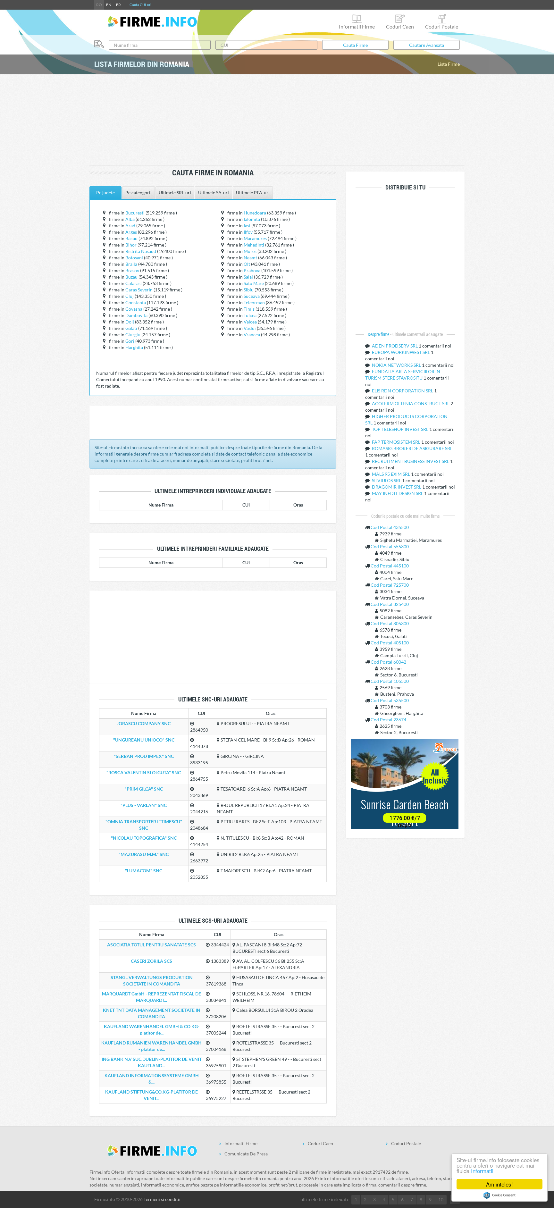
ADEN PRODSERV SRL (395, 345)
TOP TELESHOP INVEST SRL (400, 429)
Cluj (129, 296)
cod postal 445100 (390, 565)
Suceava (252, 296)
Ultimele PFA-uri (253, 192)
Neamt (250, 257)
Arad (130, 225)
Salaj (248, 277)
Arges (131, 232)
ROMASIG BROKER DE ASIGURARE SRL (412, 448)
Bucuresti (135, 212)
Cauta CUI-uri (140, 5)
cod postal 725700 (390, 585)
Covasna (133, 309)
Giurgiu (132, 334)
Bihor (131, 244)
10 (440, 1199)
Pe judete (105, 192)
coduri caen (400, 26)
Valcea (250, 321)
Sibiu (249, 289)
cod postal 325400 (390, 604)
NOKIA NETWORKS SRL (397, 365)
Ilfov (248, 232)
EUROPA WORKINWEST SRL (401, 352)
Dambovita (136, 315)
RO (99, 4)
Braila (131, 264)
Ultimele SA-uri (213, 192)
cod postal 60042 (388, 662)
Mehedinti (254, 244)
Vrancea (252, 334)
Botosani (134, 257)
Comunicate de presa (246, 1153)
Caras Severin (139, 289)
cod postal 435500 (390, 527)
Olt (247, 264)
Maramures (255, 238)
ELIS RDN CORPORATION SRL (403, 390)
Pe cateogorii (138, 192)
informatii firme (357, 26)
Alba (130, 219)
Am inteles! (499, 1184)
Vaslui (250, 328)
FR (118, 4)
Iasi (247, 225)
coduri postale (441, 26)
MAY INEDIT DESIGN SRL (398, 493)
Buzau (131, 277)
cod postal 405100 (390, 642)
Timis (249, 309)
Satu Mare (254, 283)
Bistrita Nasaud (140, 251)
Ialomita (252, 219)
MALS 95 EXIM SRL (391, 474)
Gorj (129, 341)
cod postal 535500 (390, 700)
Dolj (129, 321)
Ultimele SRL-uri (175, 192)
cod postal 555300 (390, 546)
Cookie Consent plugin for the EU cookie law (499, 1195)
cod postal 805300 (390, 623)
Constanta (135, 302)
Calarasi (133, 283)
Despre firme (379, 334)
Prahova (252, 270)
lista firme (449, 64)
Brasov (132, 270)
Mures (250, 251)
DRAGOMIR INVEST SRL (397, 487)
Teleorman (254, 302)
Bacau (131, 238)
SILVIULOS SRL (387, 480)
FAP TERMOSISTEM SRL (396, 442)
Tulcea (250, 315)
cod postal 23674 (388, 719)
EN (108, 4)
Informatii (482, 1171)
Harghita (134, 347)
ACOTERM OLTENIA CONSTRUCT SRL (411, 403)
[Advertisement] (277, 120)
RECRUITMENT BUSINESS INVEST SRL (411, 461)
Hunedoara (255, 212)
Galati (131, 328)
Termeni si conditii (162, 1199)
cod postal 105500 (390, 681)
